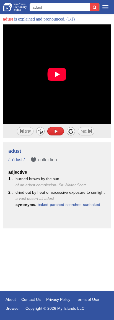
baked (43, 204)
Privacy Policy (58, 299)
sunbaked (91, 204)
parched (57, 204)
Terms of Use (87, 299)
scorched (74, 204)
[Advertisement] (57, 260)
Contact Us (31, 299)
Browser (13, 308)
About (11, 299)
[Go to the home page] (15, 7)
